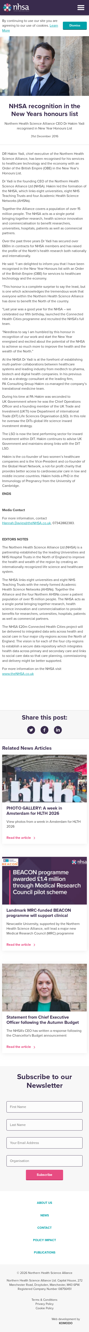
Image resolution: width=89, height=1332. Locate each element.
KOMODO (66, 1323)
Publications (44, 1252)
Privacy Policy (44, 1304)
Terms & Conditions (44, 1300)
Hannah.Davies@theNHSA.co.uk (26, 523)
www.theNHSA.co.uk (18, 674)
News (44, 1215)
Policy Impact (44, 1240)
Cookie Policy (45, 1308)
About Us (44, 1203)
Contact (44, 1228)
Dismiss (74, 25)
